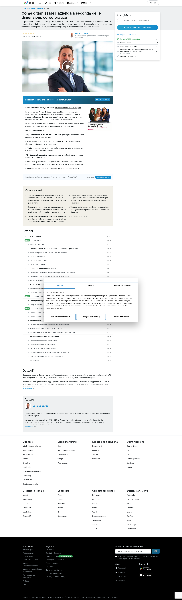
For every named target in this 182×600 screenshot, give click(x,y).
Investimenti (97, 446)
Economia (96, 459)
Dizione (130, 454)
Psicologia (27, 508)
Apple (94, 529)
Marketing (27, 476)
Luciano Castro (40, 406)
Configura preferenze (90, 317)
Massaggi (61, 503)
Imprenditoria (28, 450)
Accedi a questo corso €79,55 (137, 27)
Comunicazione (135, 441)
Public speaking (133, 459)
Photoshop (131, 529)
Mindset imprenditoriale (32, 446)
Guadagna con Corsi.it (55, 560)
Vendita (26, 459)
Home (23, 8)
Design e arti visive (137, 490)
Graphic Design (133, 499)
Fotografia (131, 495)
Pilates (60, 508)
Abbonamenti (28, 553)
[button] (40, 3)
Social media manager (66, 450)
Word (94, 512)
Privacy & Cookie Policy (55, 577)
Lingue (129, 467)
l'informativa (127, 556)
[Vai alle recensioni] (28, 33)
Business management (32, 471)
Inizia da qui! (28, 550)
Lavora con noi (52, 556)
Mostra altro (27, 388)
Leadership (27, 467)
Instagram (122, 576)
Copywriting (131, 446)
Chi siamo (50, 550)
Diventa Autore (52, 563)
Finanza (95, 450)
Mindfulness (27, 512)
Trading (95, 454)
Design (129, 512)
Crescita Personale (33, 490)
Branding (26, 463)
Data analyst (62, 463)
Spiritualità (27, 516)
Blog (24, 584)
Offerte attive (28, 556)
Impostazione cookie (54, 573)
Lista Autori (50, 566)
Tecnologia (96, 520)
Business (28, 441)
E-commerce (63, 454)
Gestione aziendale (35, 8)
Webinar (26, 581)
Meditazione (27, 499)
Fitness (60, 499)
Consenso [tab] (59, 285)
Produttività (27, 480)
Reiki (59, 512)
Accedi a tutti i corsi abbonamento (137, 20)
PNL (128, 450)
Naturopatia (62, 516)
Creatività (130, 508)
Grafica (130, 516)
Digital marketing (67, 441)
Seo (59, 446)
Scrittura (130, 463)
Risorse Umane (29, 454)
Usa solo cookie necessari (60, 317)
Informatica (96, 495)
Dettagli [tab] (91, 285)
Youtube (121, 572)
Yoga (60, 495)
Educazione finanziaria (105, 441)
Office (94, 503)
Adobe (95, 524)
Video (129, 520)
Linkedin (121, 581)
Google (60, 459)
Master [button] (86, 3)
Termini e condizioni (54, 570)
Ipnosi (25, 495)
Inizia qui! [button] (60, 3)
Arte (128, 503)
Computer (96, 499)
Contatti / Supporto (53, 553)
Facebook (122, 568)
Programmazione (99, 516)
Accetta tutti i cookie (121, 317)
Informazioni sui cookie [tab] (122, 285)
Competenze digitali (103, 490)
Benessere (63, 490)
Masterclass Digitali (30, 560)
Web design (131, 524)
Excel (94, 508)
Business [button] (73, 3)
